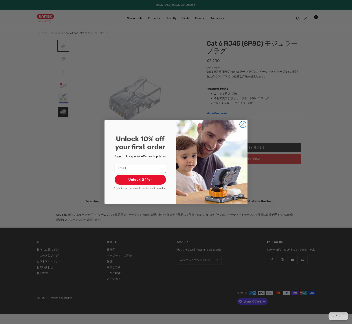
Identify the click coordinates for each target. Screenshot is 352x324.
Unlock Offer (140, 180)
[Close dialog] (243, 124)
